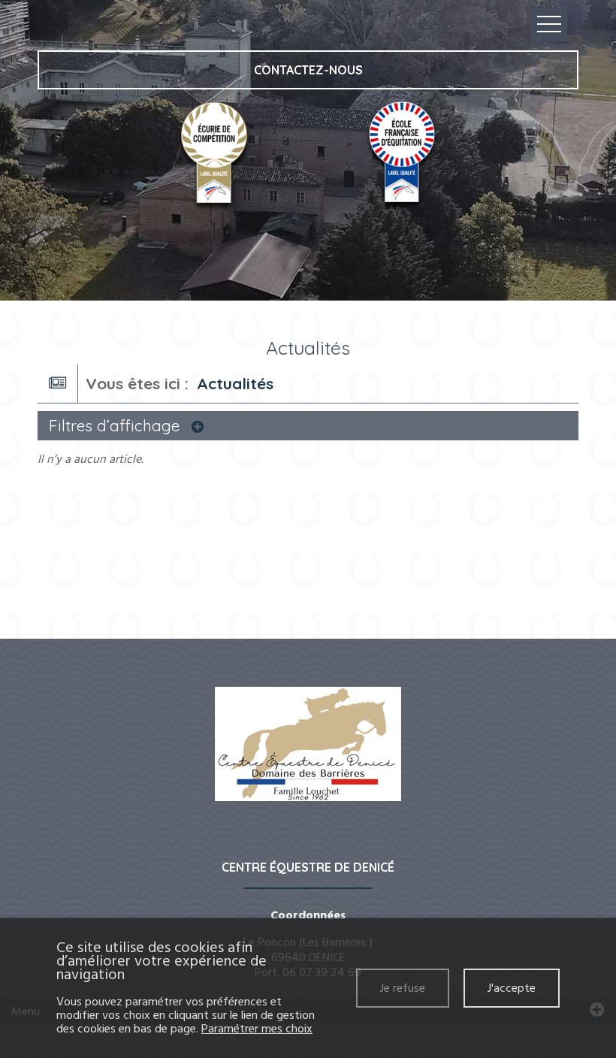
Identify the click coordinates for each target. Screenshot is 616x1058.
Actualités (235, 383)
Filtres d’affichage (116, 425)
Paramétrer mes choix (257, 1028)
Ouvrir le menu (549, 24)
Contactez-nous (308, 69)
